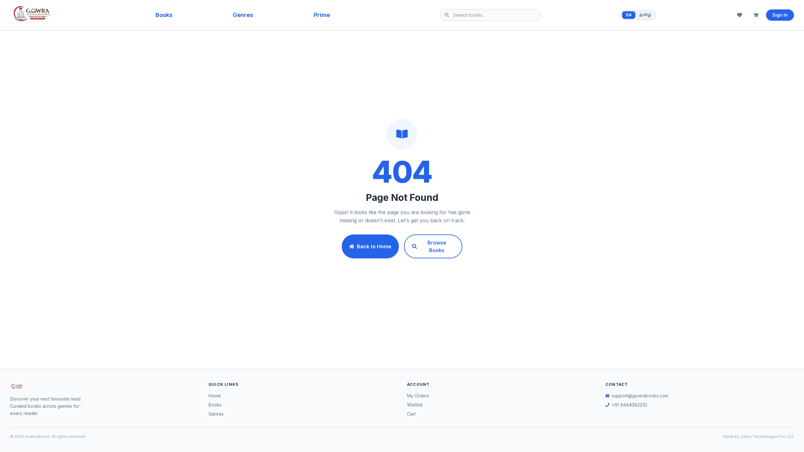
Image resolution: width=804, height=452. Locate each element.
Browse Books (436, 246)
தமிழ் (645, 15)
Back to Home (374, 246)
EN (629, 15)
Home (215, 395)
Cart (411, 414)
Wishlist (414, 404)
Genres (243, 15)
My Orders (418, 395)
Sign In (780, 15)
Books (163, 15)
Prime (322, 15)
